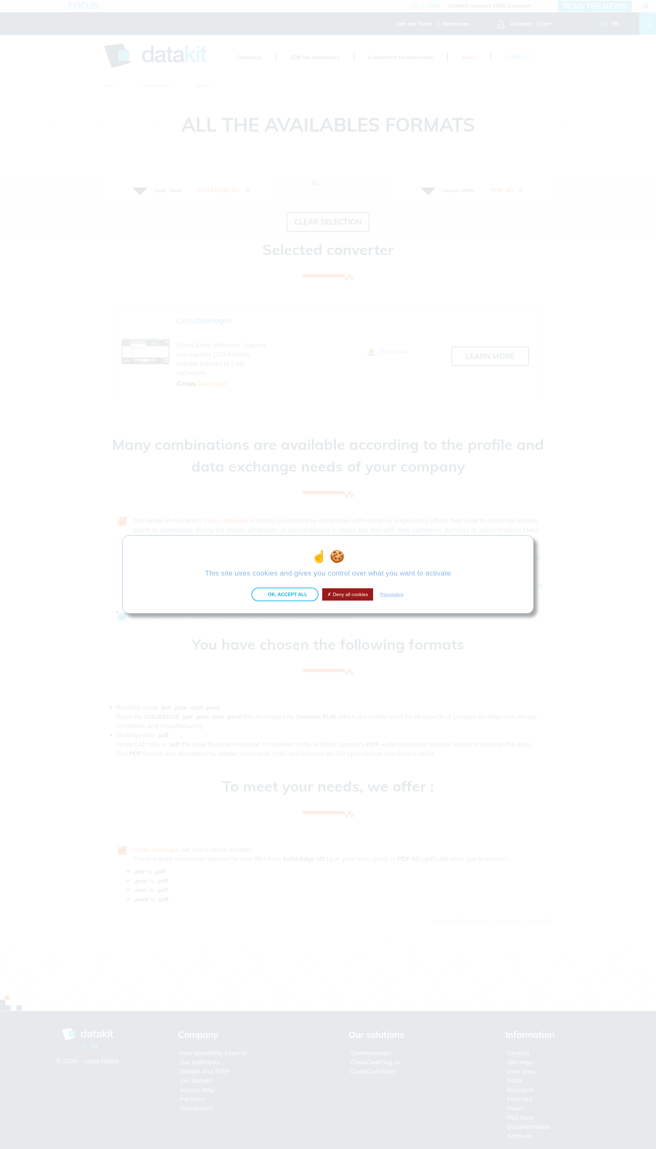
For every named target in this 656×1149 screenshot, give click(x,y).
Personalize (392, 594)
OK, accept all (287, 594)
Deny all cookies (349, 594)
